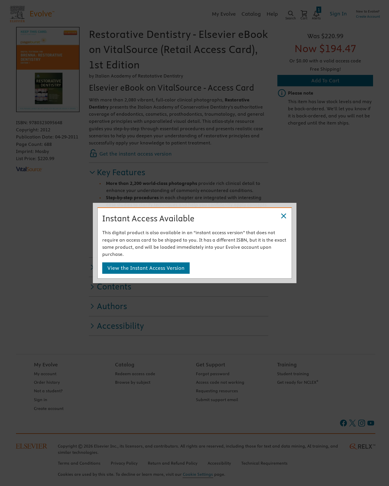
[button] (283, 216)
